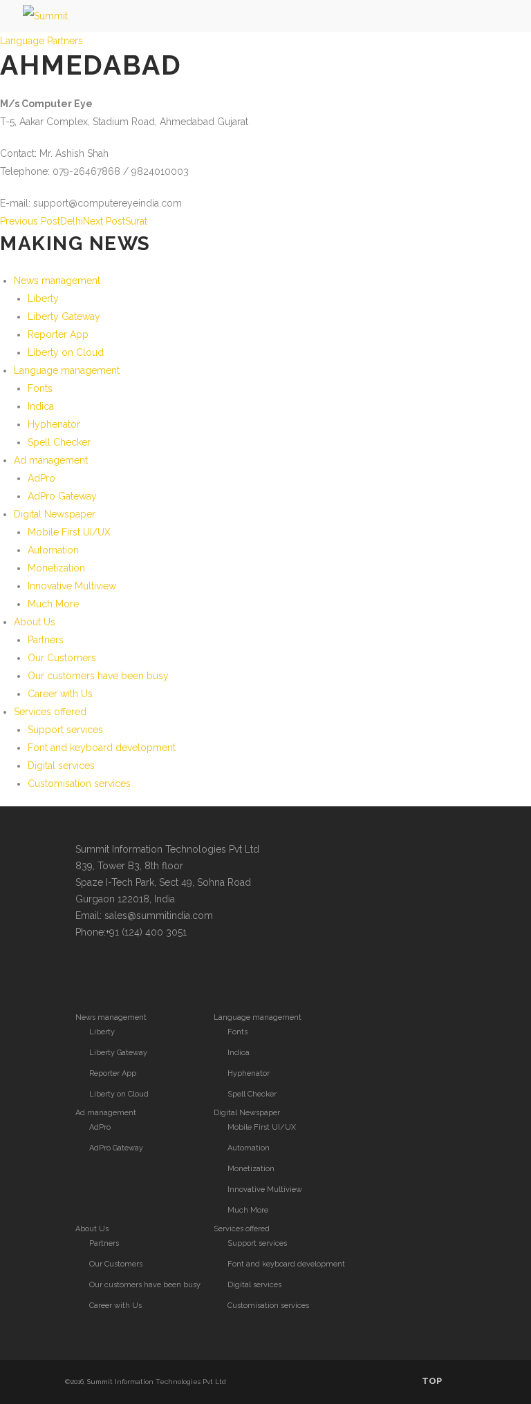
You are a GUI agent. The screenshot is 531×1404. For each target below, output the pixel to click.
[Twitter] (88, 972)
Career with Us (60, 693)
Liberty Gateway (64, 316)
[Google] (143, 972)
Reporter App (58, 334)
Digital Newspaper (54, 514)
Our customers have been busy (98, 675)
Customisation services (79, 783)
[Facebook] (115, 972)
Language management (67, 370)
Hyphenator (54, 424)
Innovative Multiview (72, 585)
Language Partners (41, 40)
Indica (41, 406)
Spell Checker (59, 442)
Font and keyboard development (102, 747)
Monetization (56, 567)
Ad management (51, 460)
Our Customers (62, 657)
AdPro (41, 478)
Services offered (50, 711)
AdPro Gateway (62, 496)
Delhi (41, 221)
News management (57, 280)
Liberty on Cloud (66, 352)
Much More (53, 603)
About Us (34, 621)
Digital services (61, 765)
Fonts (40, 388)
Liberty (43, 298)
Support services (65, 729)
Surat (115, 221)
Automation (53, 550)
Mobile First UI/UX (69, 532)
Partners (46, 639)
